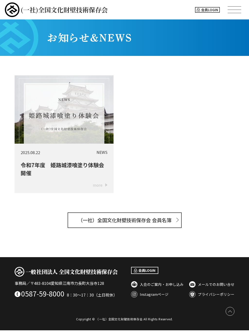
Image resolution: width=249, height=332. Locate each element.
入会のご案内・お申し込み (162, 284)
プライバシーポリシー (216, 294)
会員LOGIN (209, 9)
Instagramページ (154, 294)
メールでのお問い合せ (216, 284)
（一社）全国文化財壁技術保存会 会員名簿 (124, 220)
